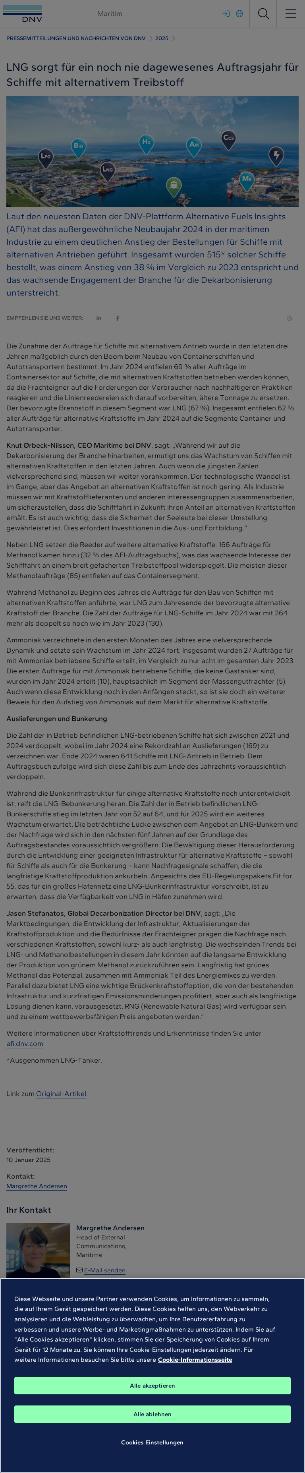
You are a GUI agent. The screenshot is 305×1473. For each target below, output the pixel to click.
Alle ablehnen (152, 1414)
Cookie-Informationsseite (195, 1359)
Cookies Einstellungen (152, 1442)
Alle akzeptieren (152, 1385)
